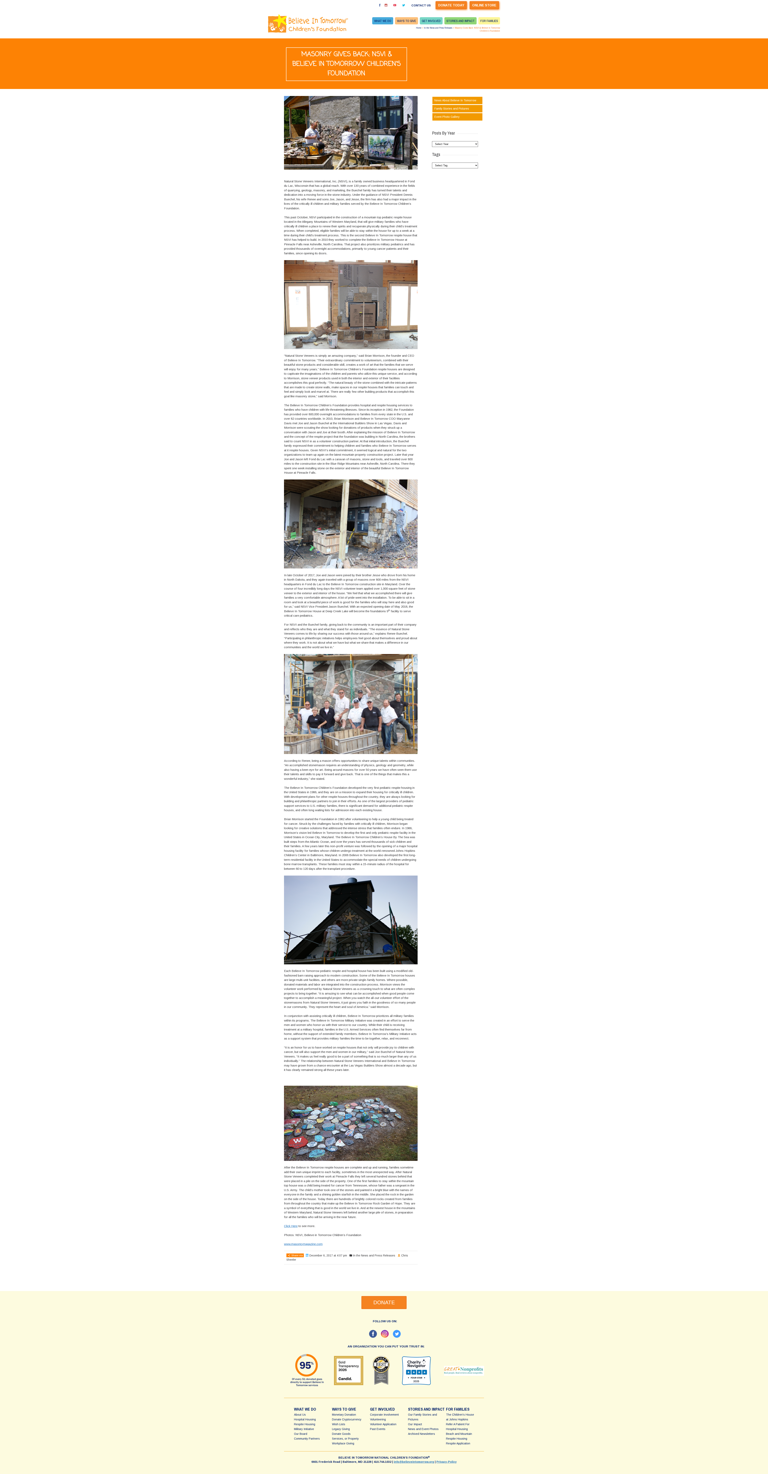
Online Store (484, 5)
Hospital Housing (305, 1419)
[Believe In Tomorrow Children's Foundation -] (310, 23)
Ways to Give (406, 21)
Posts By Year (443, 133)
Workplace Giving (343, 1443)
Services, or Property (345, 1438)
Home (418, 28)
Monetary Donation (344, 1414)
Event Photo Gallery (447, 116)
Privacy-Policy (446, 1461)
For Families (489, 21)
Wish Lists (338, 1424)
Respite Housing (304, 1424)
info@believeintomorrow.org (414, 1461)
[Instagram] (386, 5)
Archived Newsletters (421, 1433)
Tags (436, 154)
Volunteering (378, 1419)
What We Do (382, 21)
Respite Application (458, 1443)
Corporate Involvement (384, 1414)
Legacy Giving (341, 1429)
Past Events (377, 1429)
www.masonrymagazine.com (303, 1244)
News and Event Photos (423, 1429)
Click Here (291, 1226)
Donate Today (451, 5)
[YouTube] (395, 5)
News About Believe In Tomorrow (455, 100)
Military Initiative (304, 1429)
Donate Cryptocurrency (346, 1419)
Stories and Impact (460, 21)
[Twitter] (404, 5)
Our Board (300, 1433)
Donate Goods (341, 1433)
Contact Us (421, 5)
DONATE (384, 1302)
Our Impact (415, 1424)
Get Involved (431, 21)
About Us (300, 1414)
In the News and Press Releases (438, 28)
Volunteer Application (383, 1424)
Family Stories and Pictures (451, 108)
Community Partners (307, 1438)
